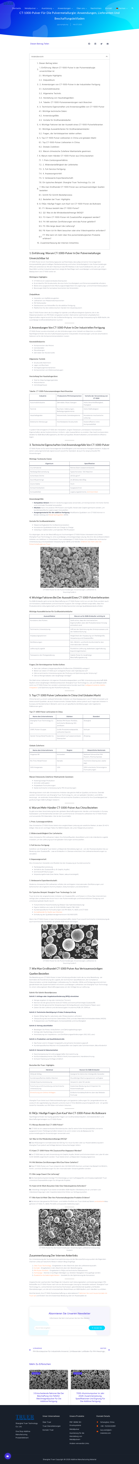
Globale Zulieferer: (51, 147)
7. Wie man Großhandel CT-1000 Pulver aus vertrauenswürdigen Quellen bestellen (72, 189)
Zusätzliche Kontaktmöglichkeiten (47, 1275)
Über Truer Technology (42, 1266)
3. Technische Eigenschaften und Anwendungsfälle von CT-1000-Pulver (71, 107)
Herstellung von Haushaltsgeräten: (58, 98)
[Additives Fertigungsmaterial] (8, 3)
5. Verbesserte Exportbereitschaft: (58, 178)
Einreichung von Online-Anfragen (43, 1092)
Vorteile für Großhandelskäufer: (57, 120)
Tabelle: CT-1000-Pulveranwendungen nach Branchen (67, 102)
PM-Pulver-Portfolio (41, 1270)
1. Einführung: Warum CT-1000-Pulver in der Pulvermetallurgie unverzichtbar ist (67, 69)
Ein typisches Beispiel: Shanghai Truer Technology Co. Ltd (69, 182)
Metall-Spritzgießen (56, 515)
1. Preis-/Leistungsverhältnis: (55, 160)
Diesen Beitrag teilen (48, 63)
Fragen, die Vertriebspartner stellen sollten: (62, 133)
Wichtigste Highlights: (52, 75)
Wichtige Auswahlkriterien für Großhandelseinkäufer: (66, 129)
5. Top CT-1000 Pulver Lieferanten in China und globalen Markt (67, 138)
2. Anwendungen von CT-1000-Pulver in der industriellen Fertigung (70, 84)
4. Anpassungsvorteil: (52, 173)
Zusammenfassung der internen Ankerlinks (59, 243)
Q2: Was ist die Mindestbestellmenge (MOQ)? (63, 213)
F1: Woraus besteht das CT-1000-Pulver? (60, 208)
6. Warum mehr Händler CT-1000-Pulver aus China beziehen (66, 156)
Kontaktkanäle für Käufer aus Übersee (48, 912)
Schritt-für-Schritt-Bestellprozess (57, 195)
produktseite (99, 1201)
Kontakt (37, 1268)
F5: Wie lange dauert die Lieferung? (59, 226)
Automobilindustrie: (51, 89)
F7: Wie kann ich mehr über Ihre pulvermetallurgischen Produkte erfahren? (71, 237)
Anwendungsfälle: (51, 116)
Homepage (38, 1273)
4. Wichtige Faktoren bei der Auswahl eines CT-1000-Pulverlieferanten (71, 124)
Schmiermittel (92, 492)
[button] (132, 8)
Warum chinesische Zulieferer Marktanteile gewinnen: (67, 151)
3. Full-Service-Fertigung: (54, 169)
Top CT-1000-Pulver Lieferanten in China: (61, 142)
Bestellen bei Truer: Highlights (56, 199)
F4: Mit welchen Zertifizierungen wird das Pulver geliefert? (69, 222)
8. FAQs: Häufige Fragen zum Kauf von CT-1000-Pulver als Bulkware (70, 204)
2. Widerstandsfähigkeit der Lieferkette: (60, 165)
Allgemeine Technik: (52, 93)
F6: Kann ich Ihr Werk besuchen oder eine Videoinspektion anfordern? (74, 230)
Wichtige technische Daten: (54, 111)
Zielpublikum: (49, 80)
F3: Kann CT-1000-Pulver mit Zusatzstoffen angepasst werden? (71, 217)
